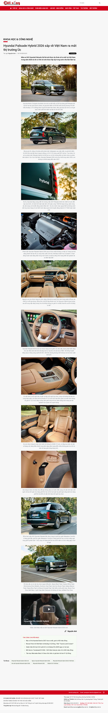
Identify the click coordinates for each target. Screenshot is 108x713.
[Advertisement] (54, 23)
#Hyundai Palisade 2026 (39, 663)
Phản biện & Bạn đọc (41, 8)
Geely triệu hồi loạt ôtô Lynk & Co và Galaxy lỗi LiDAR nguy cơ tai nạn (47, 647)
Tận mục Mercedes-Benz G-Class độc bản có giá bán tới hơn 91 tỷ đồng (48, 653)
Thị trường (84, 8)
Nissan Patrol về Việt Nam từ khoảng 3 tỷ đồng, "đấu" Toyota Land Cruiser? (49, 644)
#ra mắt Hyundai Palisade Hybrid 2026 (21, 663)
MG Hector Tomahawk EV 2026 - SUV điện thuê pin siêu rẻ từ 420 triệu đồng (49, 650)
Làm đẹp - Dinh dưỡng (57, 8)
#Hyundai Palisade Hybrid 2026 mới (20, 660)
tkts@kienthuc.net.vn (95, 707)
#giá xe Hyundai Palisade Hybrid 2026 (41, 660)
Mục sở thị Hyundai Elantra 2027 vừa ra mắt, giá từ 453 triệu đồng (46, 640)
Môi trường (93, 8)
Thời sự (14, 8)
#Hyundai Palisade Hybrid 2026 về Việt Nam (63, 660)
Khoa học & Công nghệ (26, 8)
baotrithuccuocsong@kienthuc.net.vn (78, 707)
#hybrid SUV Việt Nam (53, 663)
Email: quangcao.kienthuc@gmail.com (90, 692)
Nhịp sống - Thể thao (72, 8)
